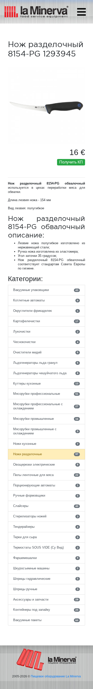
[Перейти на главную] (46, 659)
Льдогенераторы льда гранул (45, 363)
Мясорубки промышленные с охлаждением (45, 431)
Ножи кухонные (45, 444)
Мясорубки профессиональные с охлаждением (45, 406)
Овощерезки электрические (45, 464)
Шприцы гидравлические (45, 579)
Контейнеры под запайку (45, 609)
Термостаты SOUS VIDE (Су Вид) (45, 547)
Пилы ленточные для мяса (45, 475)
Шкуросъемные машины (45, 568)
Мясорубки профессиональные (45, 394)
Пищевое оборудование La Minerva (56, 676)
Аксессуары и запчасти (45, 599)
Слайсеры (45, 506)
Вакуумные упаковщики (45, 290)
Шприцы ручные (45, 589)
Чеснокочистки (45, 342)
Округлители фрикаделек (45, 311)
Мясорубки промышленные (45, 419)
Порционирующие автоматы (45, 485)
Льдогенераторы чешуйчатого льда (45, 373)
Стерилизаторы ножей (45, 516)
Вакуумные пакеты (45, 620)
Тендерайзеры (45, 527)
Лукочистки (45, 331)
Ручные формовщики (45, 495)
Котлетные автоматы (45, 300)
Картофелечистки (45, 321)
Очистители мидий (45, 352)
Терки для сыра (45, 537)
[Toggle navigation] (81, 12)
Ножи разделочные (45, 454)
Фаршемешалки (45, 558)
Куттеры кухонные (45, 383)
